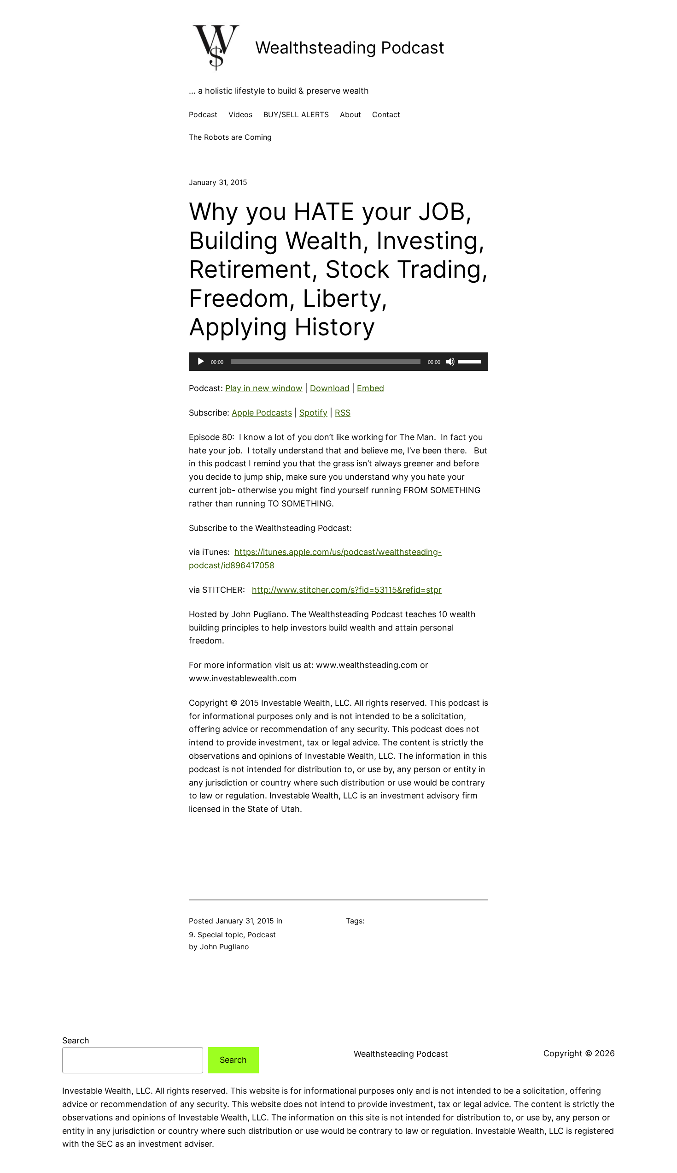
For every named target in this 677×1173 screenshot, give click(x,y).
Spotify (313, 412)
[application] (338, 361)
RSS (342, 412)
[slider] (471, 360)
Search (75, 1040)
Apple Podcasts (262, 412)
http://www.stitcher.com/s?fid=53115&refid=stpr (347, 590)
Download (330, 388)
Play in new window (264, 388)
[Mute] (450, 361)
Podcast (261, 934)
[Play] (200, 361)
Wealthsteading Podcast (349, 47)
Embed (370, 388)
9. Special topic (216, 934)
